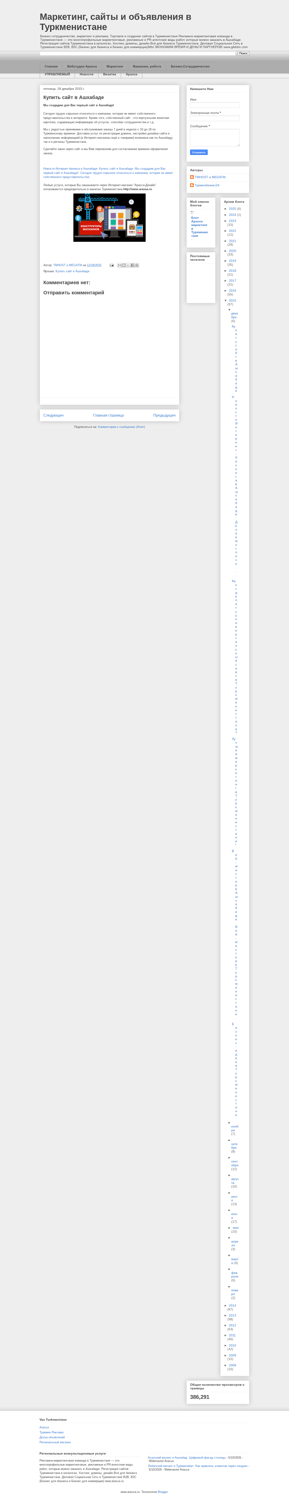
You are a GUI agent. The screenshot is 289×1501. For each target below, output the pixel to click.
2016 (232, 290)
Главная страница (108, 415)
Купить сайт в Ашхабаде (73, 97)
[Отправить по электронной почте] (119, 265)
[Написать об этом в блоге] (124, 265)
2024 (233, 215)
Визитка (109, 74)
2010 (232, 1345)
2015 (232, 300)
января (234, 1292)
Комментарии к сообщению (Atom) (121, 427)
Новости (86, 74)
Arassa (44, 1427)
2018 (232, 270)
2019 (232, 261)
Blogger (163, 1492)
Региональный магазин (55, 1442)
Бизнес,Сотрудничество (190, 66)
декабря (234, 315)
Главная (51, 66)
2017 (232, 280)
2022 (232, 231)
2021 (232, 241)
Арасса (131, 74)
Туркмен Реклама (51, 1432)
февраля (234, 1274)
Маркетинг (115, 66)
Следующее (53, 415)
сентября (234, 1163)
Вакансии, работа (147, 66)
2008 (232, 1365)
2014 (232, 1305)
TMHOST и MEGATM (210, 177)
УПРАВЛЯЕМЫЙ (57, 74)
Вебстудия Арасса (82, 66)
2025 (233, 208)
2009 (232, 1355)
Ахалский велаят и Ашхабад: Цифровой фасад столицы (187, 1457)
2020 (232, 251)
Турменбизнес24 (207, 185)
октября (234, 1146)
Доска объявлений (52, 1437)
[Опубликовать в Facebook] (132, 265)
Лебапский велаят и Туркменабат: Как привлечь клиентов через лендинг (198, 1466)
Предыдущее (164, 415)
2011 (232, 1335)
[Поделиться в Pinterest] (137, 265)
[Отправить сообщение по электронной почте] (111, 265)
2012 (232, 1325)
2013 (232, 1315)
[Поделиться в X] (128, 265)
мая (236, 1227)
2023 (232, 221)
